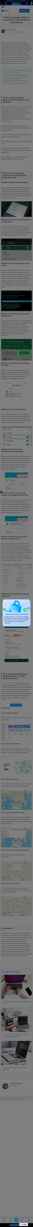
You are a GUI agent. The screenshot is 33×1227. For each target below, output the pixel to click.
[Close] (5, 601)
